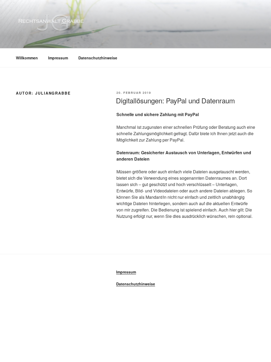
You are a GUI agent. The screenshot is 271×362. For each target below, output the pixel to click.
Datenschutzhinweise (97, 57)
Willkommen (27, 57)
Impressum (58, 57)
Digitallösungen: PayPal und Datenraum (175, 100)
